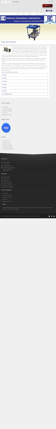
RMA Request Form (6, 142)
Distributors (51, 1)
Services (37, 14)
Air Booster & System (7, 109)
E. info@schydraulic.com (8, 165)
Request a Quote (6, 177)
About (23, 14)
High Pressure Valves (7, 115)
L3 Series (5, 90)
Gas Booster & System (7, 111)
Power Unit (5, 112)
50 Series (5, 81)
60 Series (5, 84)
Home (3, 1)
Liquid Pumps (5, 107)
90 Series (5, 87)
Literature (44, 14)
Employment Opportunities (8, 148)
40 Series (5, 78)
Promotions (47, 5)
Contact (51, 14)
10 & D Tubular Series (7, 94)
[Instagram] (51, 11)
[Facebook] (47, 11)
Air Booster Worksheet (7, 144)
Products (29, 14)
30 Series (5, 75)
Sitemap (8, 1)
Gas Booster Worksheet (7, 146)
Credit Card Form (6, 140)
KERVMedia (38, 216)
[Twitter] (49, 11)
